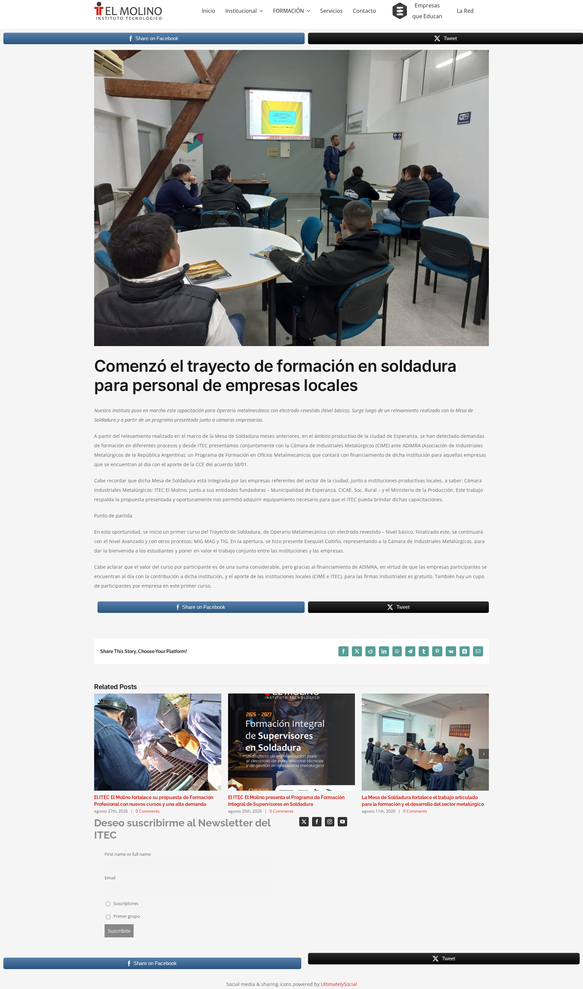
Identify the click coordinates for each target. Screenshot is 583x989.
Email (110, 878)
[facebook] (317, 821)
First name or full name (128, 854)
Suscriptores (125, 903)
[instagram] (329, 821)
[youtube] (342, 821)
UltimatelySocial (339, 984)
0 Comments (148, 811)
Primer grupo (126, 916)
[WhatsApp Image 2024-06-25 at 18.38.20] (291, 198)
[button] (99, 754)
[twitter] (304, 821)
